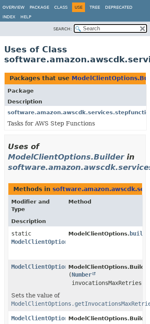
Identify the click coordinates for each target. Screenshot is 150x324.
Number (82, 274)
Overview (13, 7)
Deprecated (118, 7)
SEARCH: (62, 29)
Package (39, 7)
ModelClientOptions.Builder (66, 156)
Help (25, 17)
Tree (95, 7)
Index (8, 17)
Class (61, 7)
